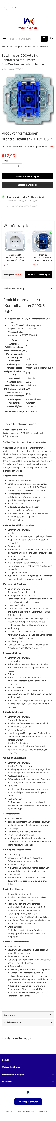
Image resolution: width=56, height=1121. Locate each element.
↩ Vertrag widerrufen (28, 1101)
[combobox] (26, 39)
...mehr (51, 146)
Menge (5, 160)
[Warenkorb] (51, 38)
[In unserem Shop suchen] (44, 39)
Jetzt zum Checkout (27, 184)
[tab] (28, 288)
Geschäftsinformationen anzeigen (22, 206)
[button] (4, 38)
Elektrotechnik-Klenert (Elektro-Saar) (23, 1111)
